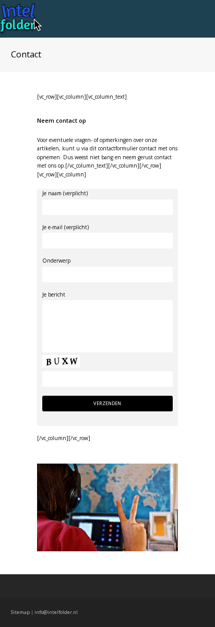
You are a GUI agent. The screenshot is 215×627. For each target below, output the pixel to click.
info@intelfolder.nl (56, 612)
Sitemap (20, 612)
